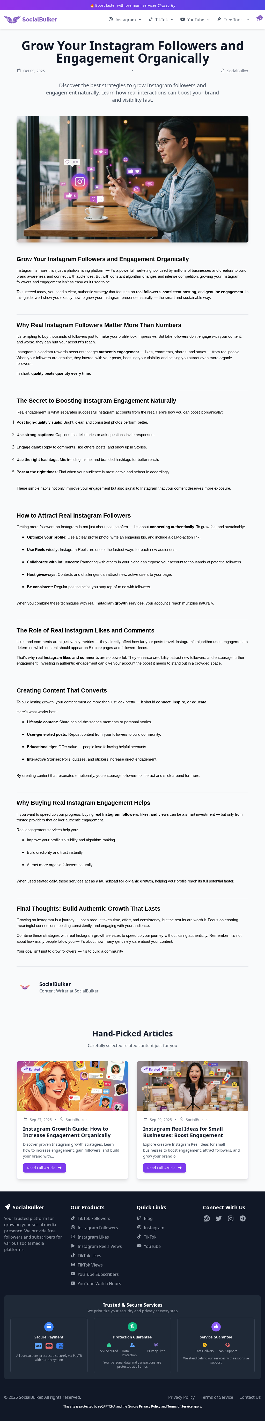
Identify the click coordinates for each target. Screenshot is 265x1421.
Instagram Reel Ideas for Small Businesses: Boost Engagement (183, 1132)
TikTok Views (90, 1265)
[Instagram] (230, 1219)
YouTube (195, 20)
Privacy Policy (181, 1397)
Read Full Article (41, 1167)
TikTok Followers (94, 1218)
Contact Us (250, 1397)
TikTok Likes (89, 1255)
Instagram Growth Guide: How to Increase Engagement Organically (67, 1132)
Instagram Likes (93, 1237)
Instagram (125, 20)
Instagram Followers (98, 1228)
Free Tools (234, 20)
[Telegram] (242, 1219)
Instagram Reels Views (100, 1246)
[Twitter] (219, 1219)
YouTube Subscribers (98, 1274)
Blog (148, 1218)
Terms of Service (217, 1397)
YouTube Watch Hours (99, 1283)
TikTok (161, 20)
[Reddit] (207, 1219)
